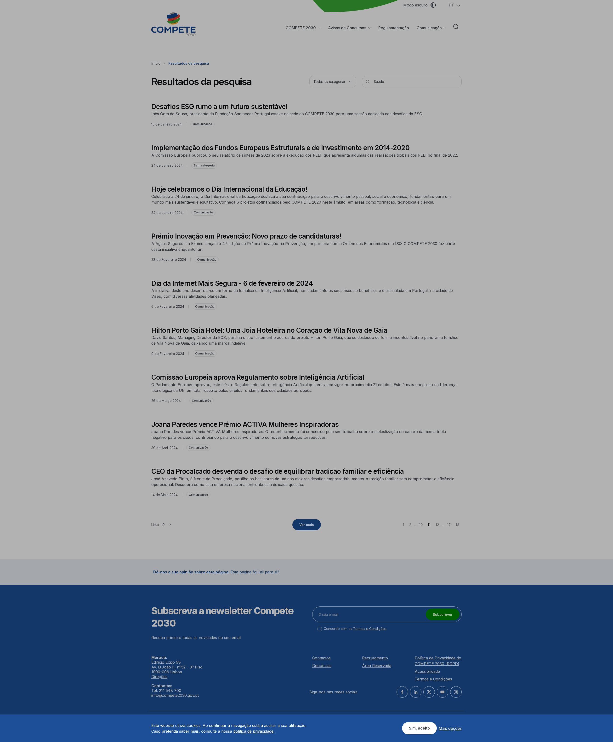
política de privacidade (253, 731)
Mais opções (450, 728)
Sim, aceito (419, 728)
